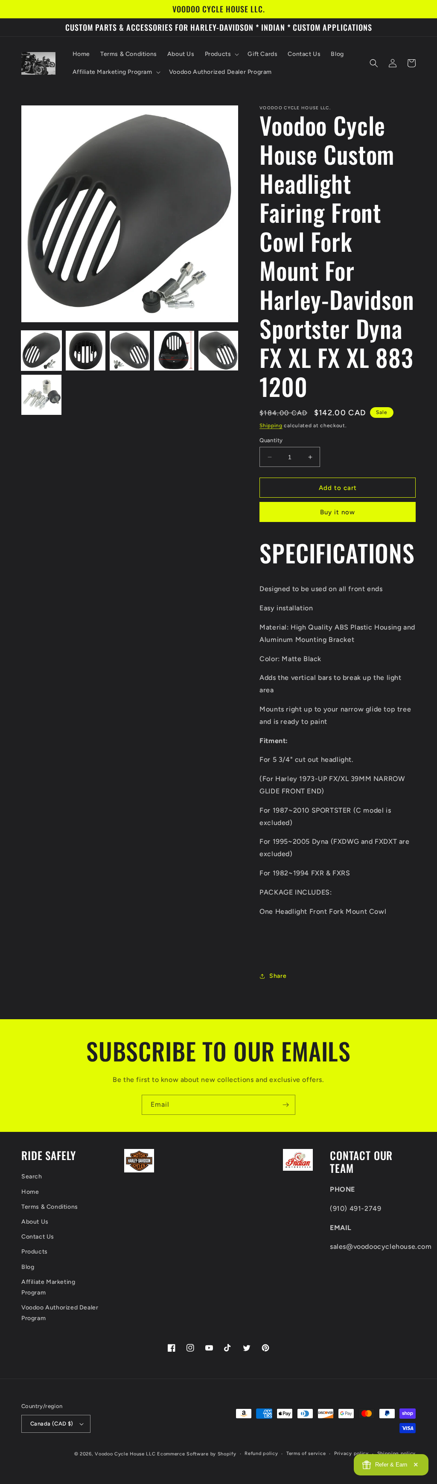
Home (30, 1191)
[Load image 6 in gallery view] (41, 395)
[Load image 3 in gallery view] (130, 351)
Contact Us (37, 1236)
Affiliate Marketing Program (48, 1287)
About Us (35, 1221)
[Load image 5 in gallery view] (218, 351)
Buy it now (337, 512)
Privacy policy (351, 1453)
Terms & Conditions (49, 1206)
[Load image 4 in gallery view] (174, 351)
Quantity (271, 440)
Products (34, 1251)
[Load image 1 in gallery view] (41, 351)
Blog (27, 1267)
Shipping (271, 426)
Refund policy (261, 1453)
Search (31, 1176)
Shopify (227, 1454)
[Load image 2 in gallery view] (86, 351)
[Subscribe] (285, 1105)
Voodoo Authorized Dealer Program (59, 1313)
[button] (221, 54)
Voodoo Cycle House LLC (125, 1454)
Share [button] (277, 976)
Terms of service (306, 1453)
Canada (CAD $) (51, 1423)
